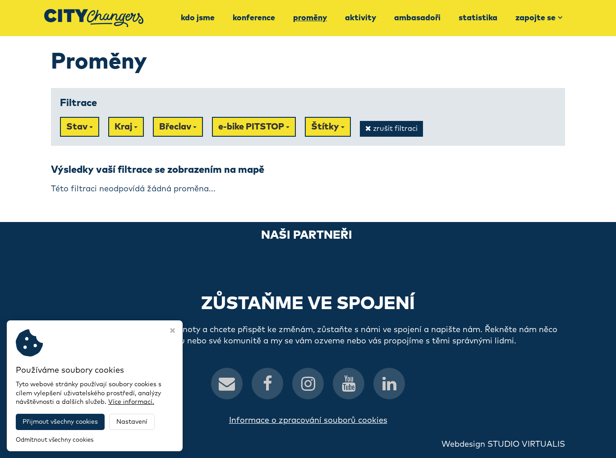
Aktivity (360, 18)
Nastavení (131, 422)
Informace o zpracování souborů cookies (308, 420)
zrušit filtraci (394, 128)
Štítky (326, 126)
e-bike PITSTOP (252, 126)
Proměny (310, 18)
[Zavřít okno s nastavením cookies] (172, 331)
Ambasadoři (417, 18)
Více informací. (131, 402)
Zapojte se (535, 18)
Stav (77, 126)
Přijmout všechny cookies (60, 422)
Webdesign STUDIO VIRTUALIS (503, 444)
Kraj (124, 126)
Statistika (478, 18)
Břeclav (176, 126)
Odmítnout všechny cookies (54, 440)
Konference (254, 18)
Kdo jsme (198, 18)
